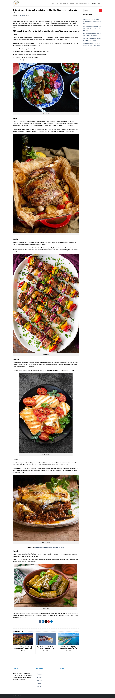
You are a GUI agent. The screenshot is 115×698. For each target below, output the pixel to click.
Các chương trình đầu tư (83, 3)
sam (28, 15)
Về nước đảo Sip (64, 3)
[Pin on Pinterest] (48, 621)
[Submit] (100, 10)
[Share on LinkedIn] (51, 621)
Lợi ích (72, 3)
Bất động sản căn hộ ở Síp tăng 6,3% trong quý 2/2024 (92, 39)
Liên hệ (100, 3)
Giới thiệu (39, 680)
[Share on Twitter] (43, 621)
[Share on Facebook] (40, 621)
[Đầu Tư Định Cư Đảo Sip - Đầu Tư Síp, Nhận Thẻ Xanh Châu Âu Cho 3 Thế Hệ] (25, 3)
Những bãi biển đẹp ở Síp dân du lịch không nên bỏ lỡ (49, 547)
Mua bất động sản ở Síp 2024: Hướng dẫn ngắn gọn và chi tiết (91, 44)
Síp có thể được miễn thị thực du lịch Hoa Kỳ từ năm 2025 (92, 34)
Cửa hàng (39, 677)
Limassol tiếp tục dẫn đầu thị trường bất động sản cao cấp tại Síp (92, 21)
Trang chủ (55, 3)
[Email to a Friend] (46, 621)
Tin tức (94, 3)
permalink (36, 627)
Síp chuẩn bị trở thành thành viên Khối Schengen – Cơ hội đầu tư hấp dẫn (92, 28)
